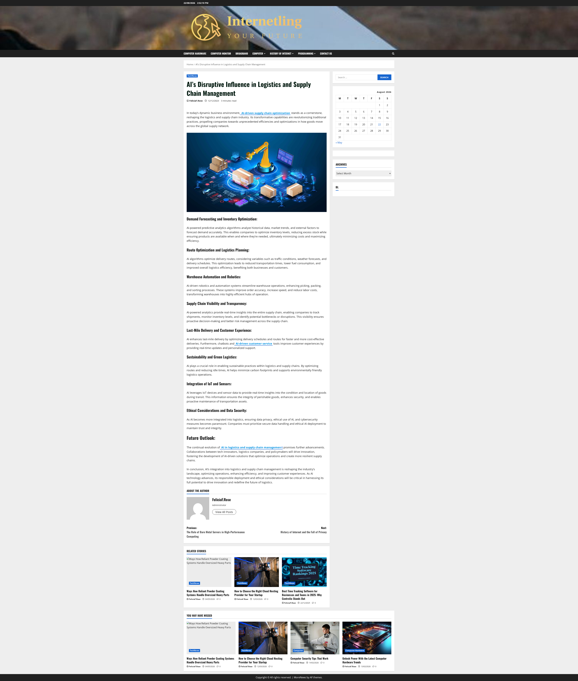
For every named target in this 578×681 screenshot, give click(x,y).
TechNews (192, 76)
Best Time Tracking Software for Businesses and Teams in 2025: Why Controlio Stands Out (302, 595)
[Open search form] (393, 53)
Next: (304, 530)
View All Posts (224, 512)
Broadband (242, 53)
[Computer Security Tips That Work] (315, 638)
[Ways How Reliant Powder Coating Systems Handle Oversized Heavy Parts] (209, 572)
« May (339, 142)
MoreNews (300, 677)
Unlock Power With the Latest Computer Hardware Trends (364, 660)
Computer (257, 53)
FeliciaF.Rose (196, 100)
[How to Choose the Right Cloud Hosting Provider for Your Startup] (256, 572)
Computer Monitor (221, 53)
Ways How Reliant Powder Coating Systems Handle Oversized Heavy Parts (208, 593)
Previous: (216, 532)
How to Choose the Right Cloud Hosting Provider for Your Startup (256, 593)
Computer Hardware (195, 53)
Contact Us (326, 53)
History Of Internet (280, 53)
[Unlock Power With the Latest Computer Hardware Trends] (366, 638)
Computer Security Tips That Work (309, 658)
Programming (305, 53)
